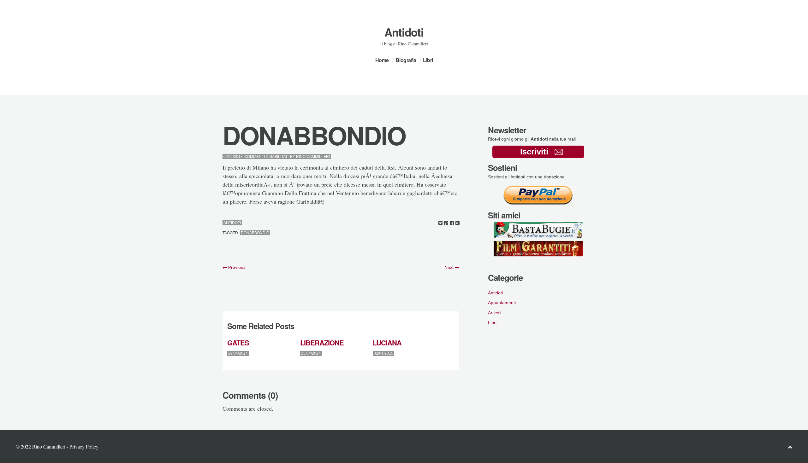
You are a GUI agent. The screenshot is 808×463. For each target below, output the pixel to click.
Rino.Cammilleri (313, 156)
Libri (428, 60)
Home (382, 60)
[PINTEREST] (446, 223)
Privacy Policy (83, 446)
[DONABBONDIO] (440, 223)
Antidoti (404, 32)
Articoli (494, 312)
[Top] (790, 446)
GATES (238, 343)
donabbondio (255, 233)
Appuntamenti (502, 302)
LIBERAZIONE (322, 343)
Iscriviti (534, 151)
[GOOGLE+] (457, 223)
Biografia (406, 60)
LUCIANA (387, 343)
